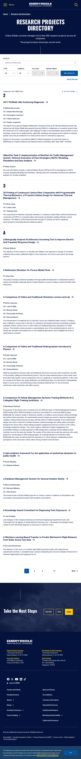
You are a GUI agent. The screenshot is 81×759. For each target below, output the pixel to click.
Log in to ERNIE (14, 683)
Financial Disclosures (50, 705)
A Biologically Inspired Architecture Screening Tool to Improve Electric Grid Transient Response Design (38, 241)
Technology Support (10, 739)
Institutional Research (50, 710)
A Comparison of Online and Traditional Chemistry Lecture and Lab (36, 297)
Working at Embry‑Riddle (51, 715)
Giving (9, 705)
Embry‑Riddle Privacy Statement (48, 755)
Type (5, 69)
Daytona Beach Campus (15, 650)
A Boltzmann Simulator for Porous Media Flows (26, 270)
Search (6, 58)
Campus (21, 69)
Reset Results (72, 79)
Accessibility (7, 737)
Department (51, 69)
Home (5, 14)
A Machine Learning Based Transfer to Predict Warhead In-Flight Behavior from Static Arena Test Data (40, 538)
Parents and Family (13, 690)
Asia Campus (46, 658)
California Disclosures (50, 720)
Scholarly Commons (14, 710)
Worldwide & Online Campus (52, 650)
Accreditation (47, 695)
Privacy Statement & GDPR (42, 737)
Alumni (9, 700)
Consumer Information (51, 700)
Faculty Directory (13, 695)
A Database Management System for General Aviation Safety (33, 479)
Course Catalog (12, 715)
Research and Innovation (20, 14)
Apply (69, 612)
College (35, 69)
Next (73, 571)
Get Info (48, 612)
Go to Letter (69, 91)
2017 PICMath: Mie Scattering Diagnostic (23, 102)
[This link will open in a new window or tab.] (8, 679)
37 (54, 571)
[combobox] (9, 73)
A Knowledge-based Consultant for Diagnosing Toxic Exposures (35, 510)
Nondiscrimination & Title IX (22, 737)
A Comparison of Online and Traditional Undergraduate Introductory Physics (37, 348)
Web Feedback (69, 737)
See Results (69, 73)
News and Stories (49, 690)
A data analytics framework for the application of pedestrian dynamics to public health (39, 454)
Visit (59, 612)
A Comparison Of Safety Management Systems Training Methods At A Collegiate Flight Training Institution (38, 399)
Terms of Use (57, 737)
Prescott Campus (13, 658)
